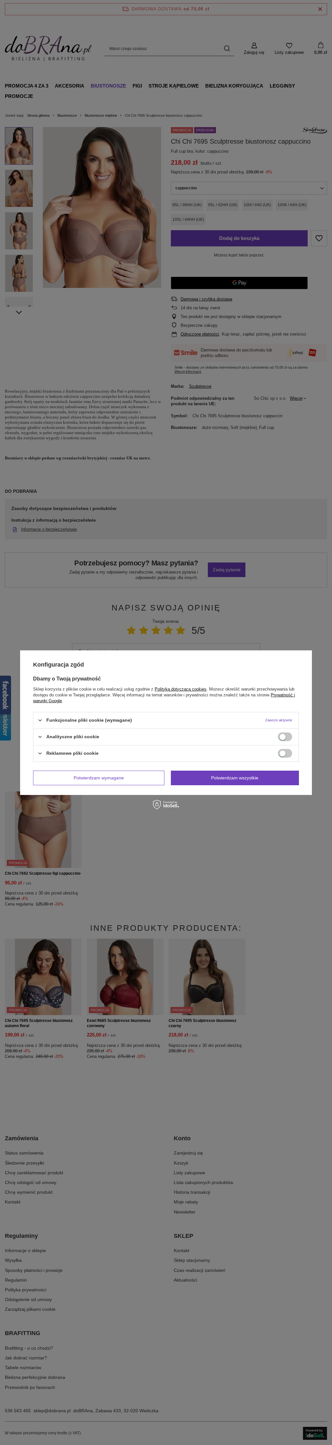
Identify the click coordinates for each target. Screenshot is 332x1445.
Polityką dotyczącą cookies (181, 688)
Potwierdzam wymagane (99, 777)
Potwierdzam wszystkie (234, 777)
